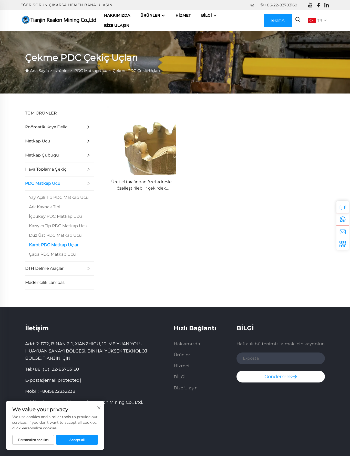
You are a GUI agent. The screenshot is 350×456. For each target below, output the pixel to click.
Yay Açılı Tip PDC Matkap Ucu (59, 197)
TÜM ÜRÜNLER (41, 113)
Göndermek (278, 376)
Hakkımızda (117, 15)
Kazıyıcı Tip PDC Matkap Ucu (58, 225)
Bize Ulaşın (116, 25)
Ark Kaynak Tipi (44, 206)
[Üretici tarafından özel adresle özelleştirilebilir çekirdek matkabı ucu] (141, 140)
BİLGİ (207, 15)
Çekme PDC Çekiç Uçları (136, 70)
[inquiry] (342, 207)
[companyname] (59, 20)
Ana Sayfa (39, 70)
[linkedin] (327, 5)
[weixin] (342, 244)
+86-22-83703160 (281, 5)
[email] (342, 231)
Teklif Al (277, 20)
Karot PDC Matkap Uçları (54, 244)
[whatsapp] (342, 219)
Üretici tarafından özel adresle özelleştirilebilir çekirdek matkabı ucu (141, 185)
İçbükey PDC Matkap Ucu (55, 216)
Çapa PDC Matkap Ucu (52, 254)
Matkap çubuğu (42, 155)
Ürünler (150, 15)
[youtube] (310, 5)
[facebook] (318, 5)
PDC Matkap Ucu (90, 70)
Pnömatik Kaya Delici (46, 127)
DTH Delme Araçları (45, 268)
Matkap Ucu (37, 141)
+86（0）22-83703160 (55, 369)
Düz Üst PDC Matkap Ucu (55, 235)
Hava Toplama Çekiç (45, 169)
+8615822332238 (57, 391)
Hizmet (183, 15)
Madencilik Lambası (45, 282)
